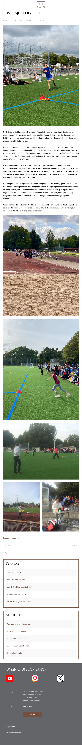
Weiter (74, 545)
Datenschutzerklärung (14, 732)
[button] (4, 5)
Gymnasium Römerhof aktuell (32, 20)
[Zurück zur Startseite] (41, 5)
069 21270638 (28, 706)
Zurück (7, 545)
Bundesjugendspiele (11, 538)
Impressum (10, 726)
